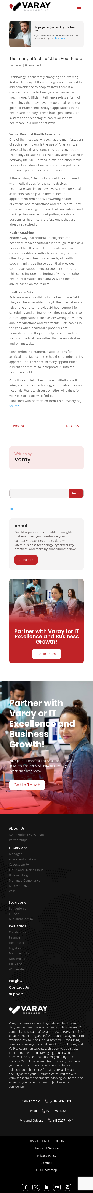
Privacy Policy (46, 1156)
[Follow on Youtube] (57, 1187)
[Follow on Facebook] (25, 1187)
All (11, 509)
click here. (60, 38)
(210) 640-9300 (60, 1101)
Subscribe (26, 560)
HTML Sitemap (46, 1170)
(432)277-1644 (63, 1120)
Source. (14, 406)
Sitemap (47, 1163)
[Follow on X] (36, 1187)
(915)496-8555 (56, 1111)
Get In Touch (46, 654)
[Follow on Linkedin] (46, 1187)
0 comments (34, 65)
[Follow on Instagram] (67, 1187)
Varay (18, 65)
